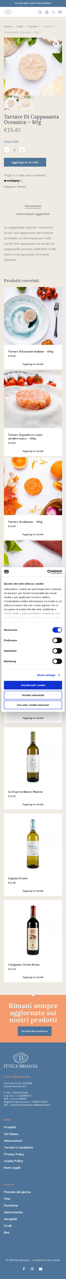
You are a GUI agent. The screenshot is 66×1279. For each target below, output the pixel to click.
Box (6, 1232)
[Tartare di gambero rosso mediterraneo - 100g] (33, 399)
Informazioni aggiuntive (33, 214)
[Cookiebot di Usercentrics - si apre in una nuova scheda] (47, 572)
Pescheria (11, 1205)
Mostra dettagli (46, 674)
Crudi (19, 26)
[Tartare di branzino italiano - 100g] (33, 316)
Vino (7, 1199)
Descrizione (33, 206)
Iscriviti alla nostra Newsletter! (33, 3)
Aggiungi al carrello (25, 162)
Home (8, 26)
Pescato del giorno (17, 1192)
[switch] (57, 640)
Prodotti (10, 1127)
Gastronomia (13, 1212)
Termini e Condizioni (18, 1147)
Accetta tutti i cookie (33, 685)
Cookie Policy (13, 1161)
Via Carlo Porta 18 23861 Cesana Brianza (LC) (18, 1085)
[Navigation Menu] (60, 12)
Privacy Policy (14, 1154)
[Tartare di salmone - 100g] (33, 486)
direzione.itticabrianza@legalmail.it (30, 1104)
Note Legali (12, 1168)
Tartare (32, 26)
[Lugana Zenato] (33, 842)
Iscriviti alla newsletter (34, 1031)
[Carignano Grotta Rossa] (33, 929)
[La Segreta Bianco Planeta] (33, 756)
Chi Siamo (11, 1134)
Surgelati (10, 1219)
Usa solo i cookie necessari (33, 704)
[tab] (33, 206)
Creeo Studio (52, 1260)
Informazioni (13, 1141)
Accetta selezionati (33, 695)
